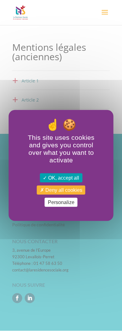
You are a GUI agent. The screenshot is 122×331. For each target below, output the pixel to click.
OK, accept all (63, 178)
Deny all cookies (63, 190)
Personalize (61, 202)
